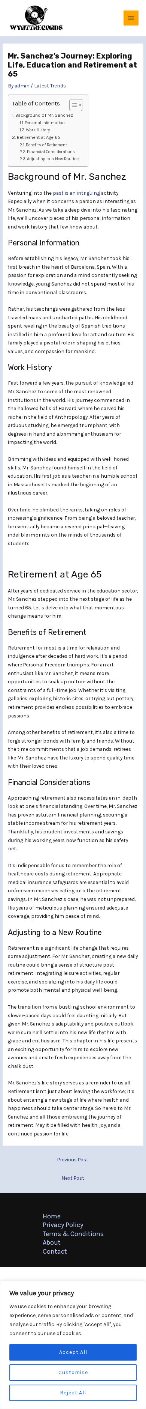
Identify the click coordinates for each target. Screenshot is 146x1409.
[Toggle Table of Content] (72, 105)
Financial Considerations (51, 151)
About (52, 1242)
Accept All (73, 1352)
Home (52, 1216)
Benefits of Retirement (46, 145)
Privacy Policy (63, 1225)
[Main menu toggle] (131, 18)
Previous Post (72, 1159)
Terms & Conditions (73, 1234)
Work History (38, 130)
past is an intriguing (76, 193)
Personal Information (45, 122)
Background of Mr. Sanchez (44, 115)
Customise (73, 1372)
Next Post (72, 1178)
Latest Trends (50, 86)
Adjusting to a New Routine (53, 158)
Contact (55, 1251)
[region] (73, 1345)
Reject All (73, 1392)
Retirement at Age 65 (38, 137)
